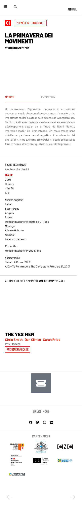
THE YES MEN (19, 334)
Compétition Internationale (45, 281)
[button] (31, 23)
